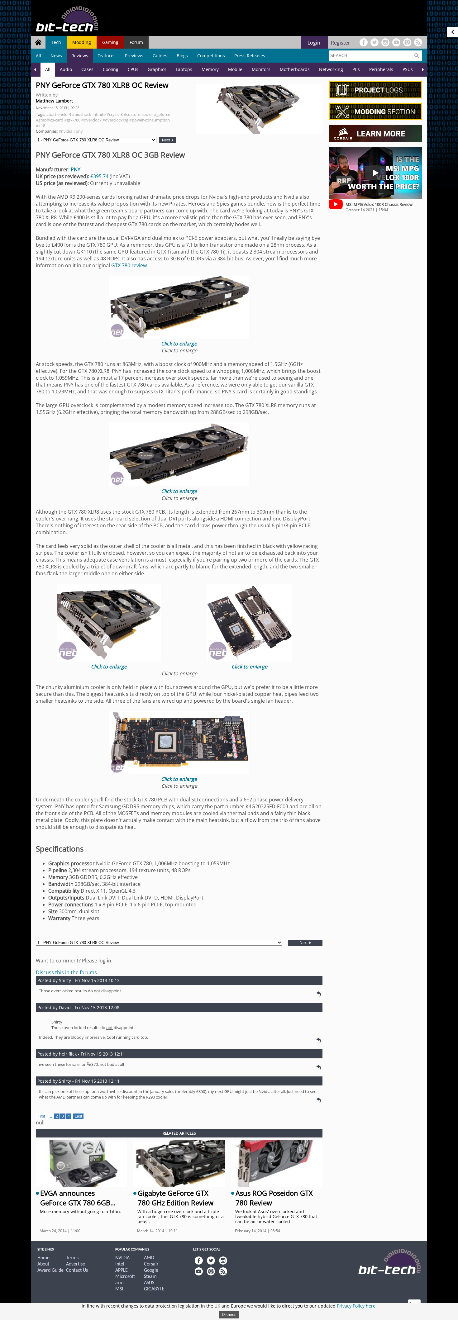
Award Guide (50, 1270)
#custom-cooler (138, 114)
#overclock (91, 120)
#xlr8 (40, 125)
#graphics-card (49, 120)
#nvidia (65, 131)
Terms (72, 1258)
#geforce (162, 114)
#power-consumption (149, 120)
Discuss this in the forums (66, 972)
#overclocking (115, 120)
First (41, 1116)
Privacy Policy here (356, 1306)
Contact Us (77, 1270)
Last (78, 1116)
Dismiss (229, 1314)
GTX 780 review (129, 265)
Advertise (75, 1264)
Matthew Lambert (54, 101)
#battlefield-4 (58, 114)
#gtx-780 (72, 120)
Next (166, 140)
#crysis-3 (115, 114)
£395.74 (99, 176)
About (43, 1264)
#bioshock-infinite (89, 114)
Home (43, 1258)
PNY (75, 169)
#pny (78, 131)
